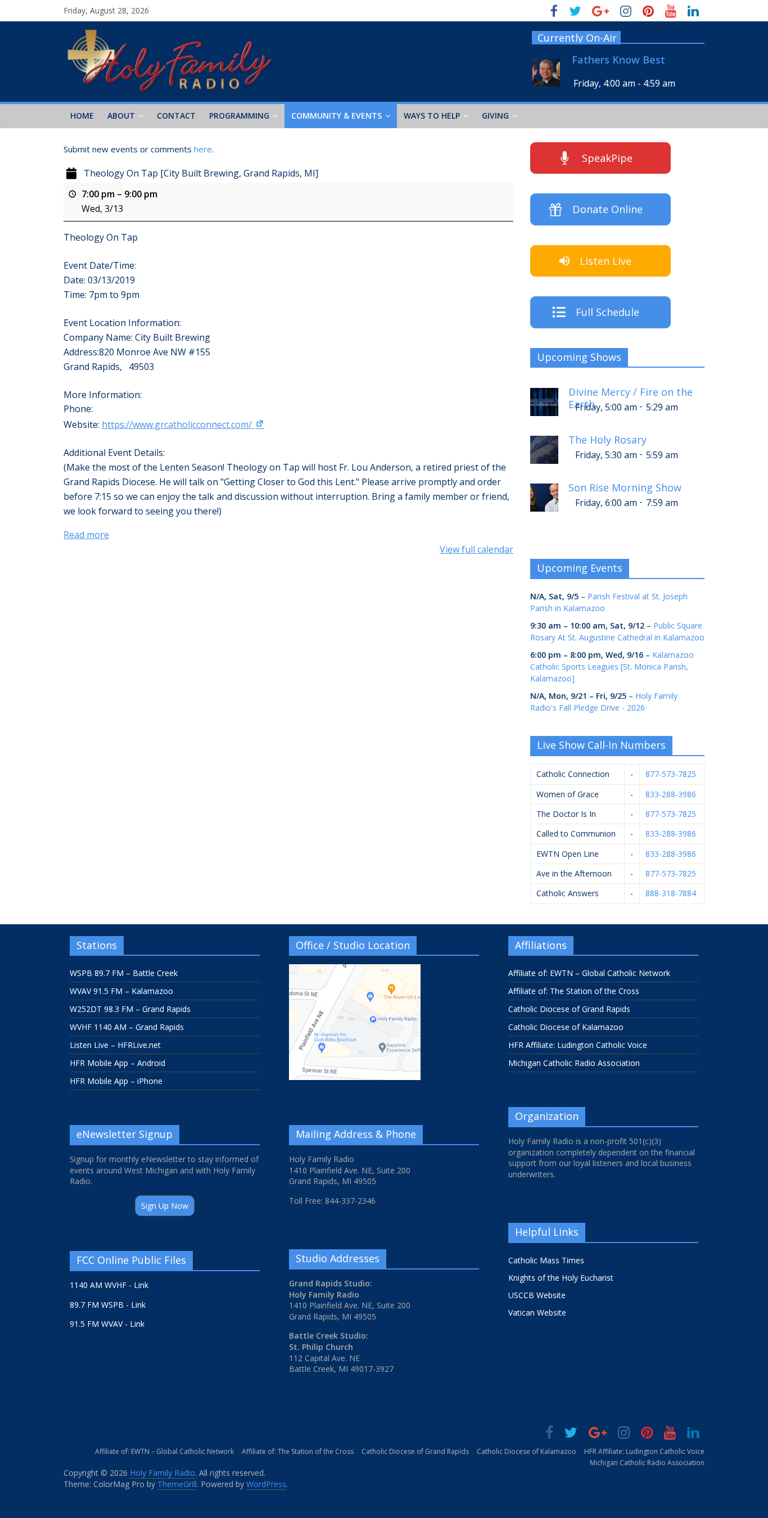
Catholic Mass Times (546, 1260)
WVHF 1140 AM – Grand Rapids (127, 1027)
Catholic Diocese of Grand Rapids (569, 1009)
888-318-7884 (670, 893)
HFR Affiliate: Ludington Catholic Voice (577, 1045)
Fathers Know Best (618, 59)
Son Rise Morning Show (624, 487)
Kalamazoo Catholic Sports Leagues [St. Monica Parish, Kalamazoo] (612, 666)
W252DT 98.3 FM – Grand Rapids (130, 1009)
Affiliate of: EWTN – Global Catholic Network (589, 973)
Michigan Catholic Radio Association (574, 1063)
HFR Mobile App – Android (117, 1063)
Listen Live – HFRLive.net (115, 1045)
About (121, 115)
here (203, 149)
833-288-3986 (670, 794)
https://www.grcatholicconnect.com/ (177, 424)
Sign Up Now (164, 1205)
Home (82, 115)
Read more (86, 534)
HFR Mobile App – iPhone (116, 1081)
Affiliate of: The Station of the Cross (573, 991)
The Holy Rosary (607, 439)
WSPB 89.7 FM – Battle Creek (124, 973)
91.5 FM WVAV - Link (107, 1323)
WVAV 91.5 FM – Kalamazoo (121, 991)
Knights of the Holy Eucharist (560, 1277)
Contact (176, 115)
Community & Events (336, 115)
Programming (239, 115)
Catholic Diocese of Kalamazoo (566, 1027)
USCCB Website (537, 1295)
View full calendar (476, 549)
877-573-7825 (670, 774)
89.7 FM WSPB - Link (108, 1304)
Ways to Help (432, 115)
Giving (495, 115)
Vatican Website (537, 1312)
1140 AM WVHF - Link (109, 1285)
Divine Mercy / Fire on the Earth (630, 397)
